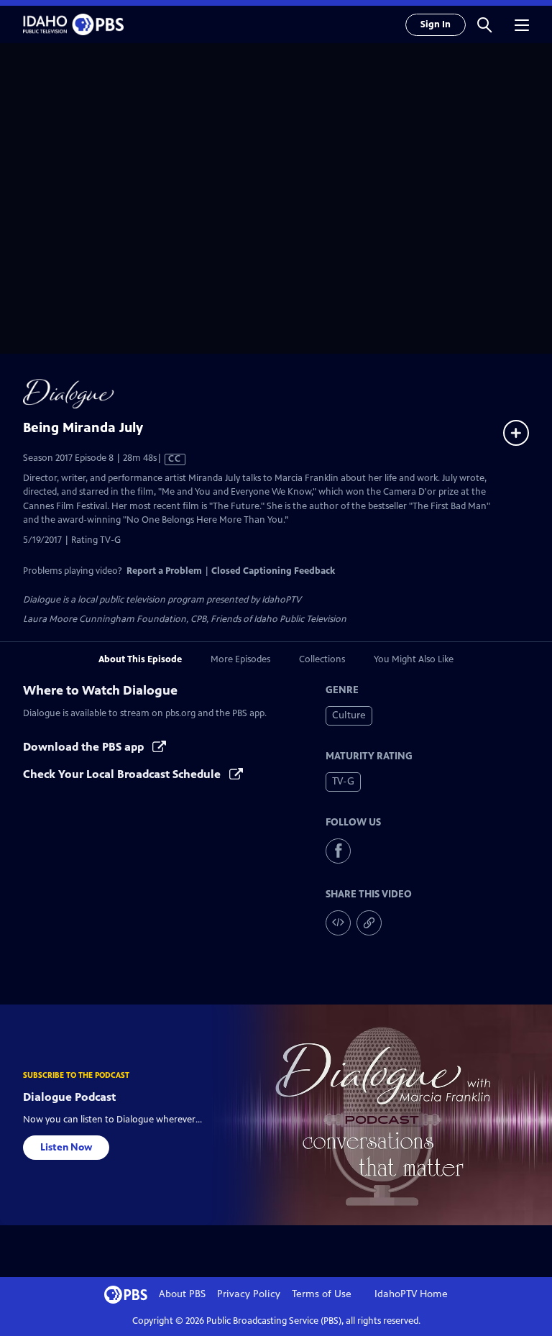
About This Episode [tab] (140, 659)
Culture (349, 715)
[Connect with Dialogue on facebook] (338, 851)
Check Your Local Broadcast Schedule (123, 774)
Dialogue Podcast (69, 1097)
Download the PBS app (85, 747)
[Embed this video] (338, 922)
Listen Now (66, 1147)
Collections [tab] (322, 659)
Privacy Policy (248, 1294)
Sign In (435, 24)
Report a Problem (164, 571)
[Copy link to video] (369, 922)
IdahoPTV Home (411, 1294)
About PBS (182, 1294)
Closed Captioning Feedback (273, 571)
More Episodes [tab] (240, 659)
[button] (484, 24)
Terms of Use (321, 1294)
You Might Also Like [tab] (414, 659)
